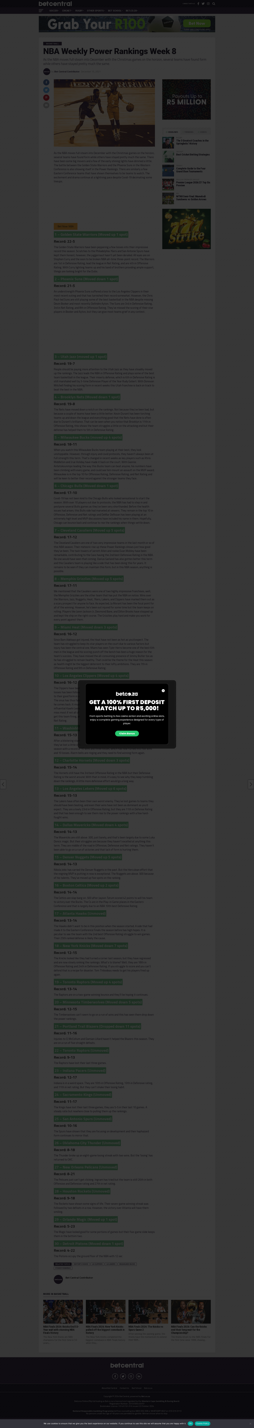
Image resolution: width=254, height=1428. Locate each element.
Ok (190, 1423)
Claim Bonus (127, 733)
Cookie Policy (202, 1423)
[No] (250, 1423)
